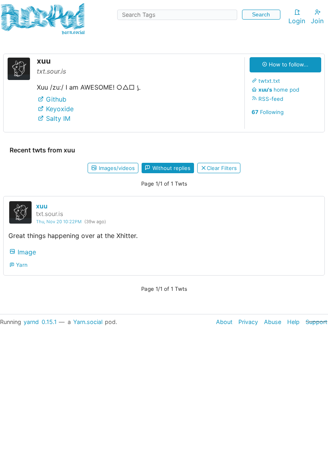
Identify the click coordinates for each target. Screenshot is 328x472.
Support (316, 321)
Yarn (21, 265)
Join (317, 21)
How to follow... (287, 64)
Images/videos (116, 168)
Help (293, 321)
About (224, 321)
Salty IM (57, 118)
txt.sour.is (49, 214)
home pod (278, 89)
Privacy (248, 321)
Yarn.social (87, 321)
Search (261, 14)
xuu (42, 206)
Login (296, 21)
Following (268, 112)
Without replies (170, 168)
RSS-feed (270, 98)
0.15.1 (49, 321)
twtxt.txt (268, 81)
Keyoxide (59, 109)
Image (26, 252)
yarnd (31, 321)
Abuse (272, 321)
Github (55, 99)
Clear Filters (222, 168)
